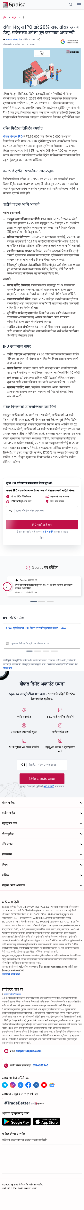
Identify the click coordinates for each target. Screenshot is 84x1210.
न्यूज (14, 17)
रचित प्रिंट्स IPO (13, 136)
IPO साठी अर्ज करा (42, 524)
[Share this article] (39, 39)
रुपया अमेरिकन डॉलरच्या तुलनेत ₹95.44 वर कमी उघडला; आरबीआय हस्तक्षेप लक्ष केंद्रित (43, 586)
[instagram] (13, 1085)
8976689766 (40, 1065)
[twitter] (20, 1085)
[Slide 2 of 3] (41, 601)
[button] (23, 17)
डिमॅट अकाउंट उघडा (42, 778)
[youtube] (44, 1085)
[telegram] (5, 1085)
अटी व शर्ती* (48, 531)
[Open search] (71, 5)
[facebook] (28, 1085)
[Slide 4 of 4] (54, 651)
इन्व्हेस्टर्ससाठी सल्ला (12, 994)
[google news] (52, 1085)
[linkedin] (36, 1085)
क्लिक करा (7, 668)
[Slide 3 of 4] (46, 651)
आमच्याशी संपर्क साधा (11, 974)
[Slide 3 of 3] (50, 601)
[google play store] (16, 1123)
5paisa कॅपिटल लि (13, 39)
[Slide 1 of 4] (29, 651)
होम (4, 17)
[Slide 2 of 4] (37, 651)
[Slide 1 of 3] (33, 601)
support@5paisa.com (28, 1051)
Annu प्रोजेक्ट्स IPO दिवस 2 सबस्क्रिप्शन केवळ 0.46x (35, 628)
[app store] (46, 1123)
